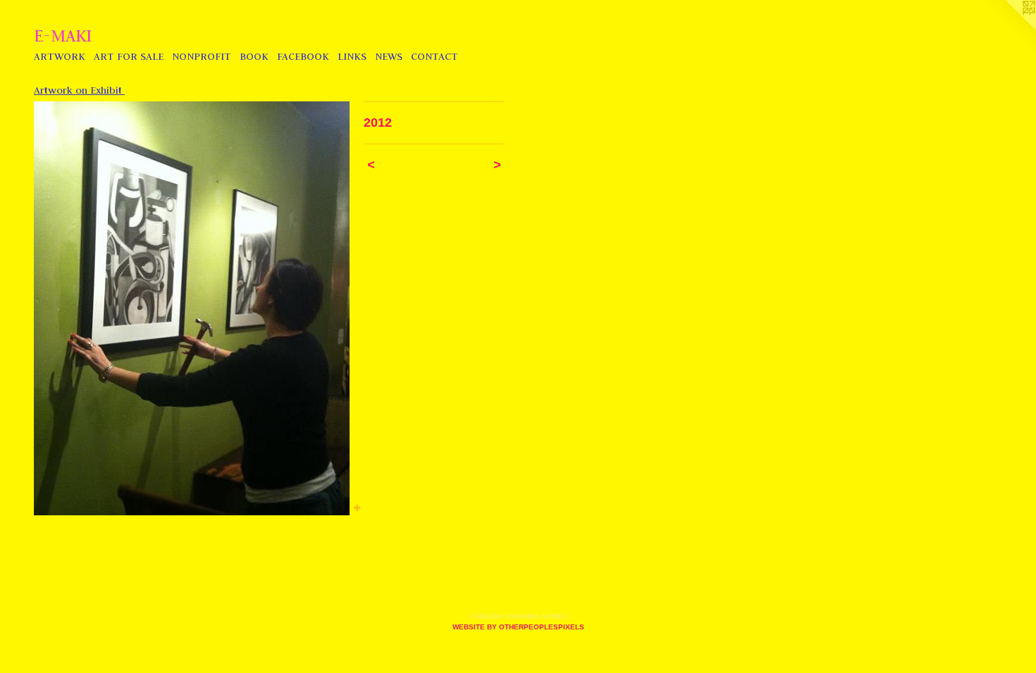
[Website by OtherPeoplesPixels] (1008, 28)
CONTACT (434, 56)
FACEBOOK (303, 56)
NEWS (388, 56)
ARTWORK (59, 56)
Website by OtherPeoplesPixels (518, 627)
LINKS (352, 56)
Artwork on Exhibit (79, 90)
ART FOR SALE (129, 56)
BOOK (254, 56)
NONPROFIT (201, 56)
